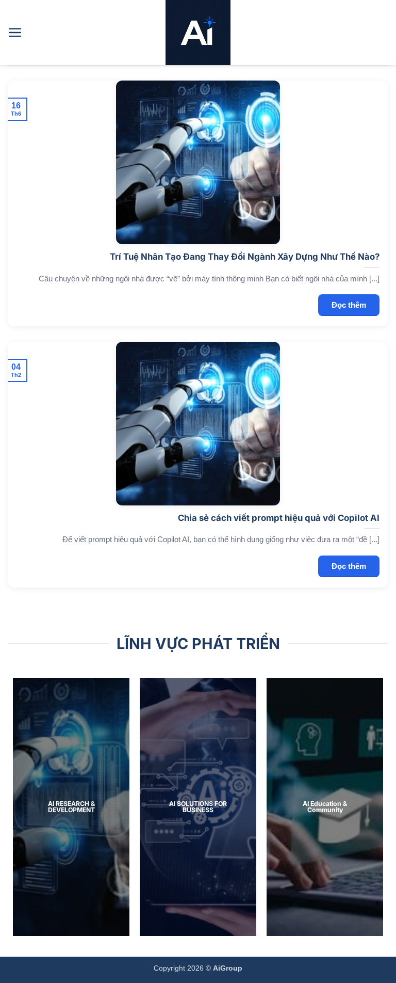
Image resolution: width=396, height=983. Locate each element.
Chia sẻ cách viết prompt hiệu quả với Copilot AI (279, 518)
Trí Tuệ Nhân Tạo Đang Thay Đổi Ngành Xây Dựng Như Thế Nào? (245, 256)
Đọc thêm (349, 304)
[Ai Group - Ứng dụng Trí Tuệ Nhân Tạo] (198, 32)
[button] (15, 33)
